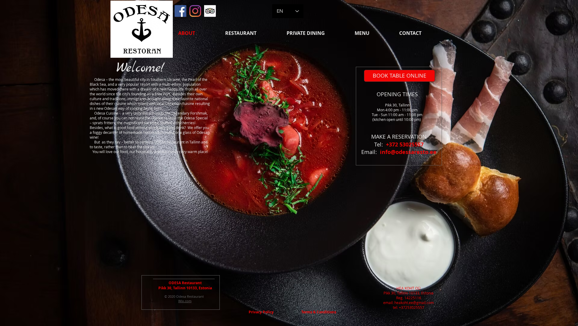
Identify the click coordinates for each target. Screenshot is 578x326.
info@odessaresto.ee (408, 152)
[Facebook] (180, 11)
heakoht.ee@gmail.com (414, 302)
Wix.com (184, 301)
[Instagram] (195, 11)
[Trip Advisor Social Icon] (210, 11)
